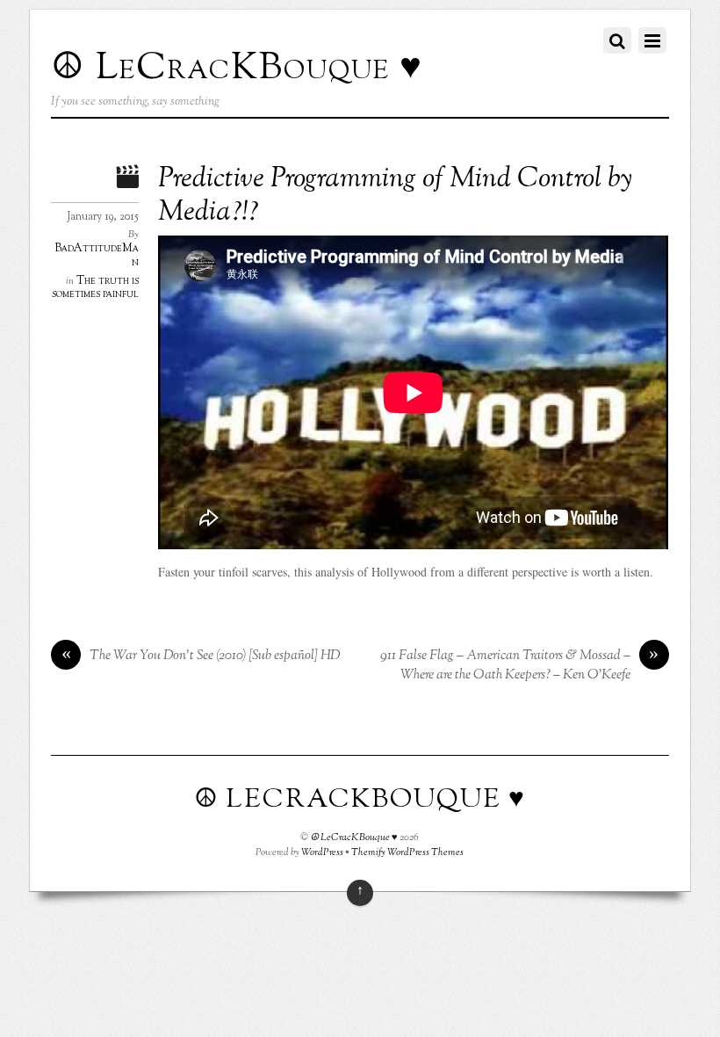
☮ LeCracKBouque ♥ (354, 837)
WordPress (322, 852)
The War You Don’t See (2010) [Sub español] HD (201, 656)
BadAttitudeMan (96, 256)
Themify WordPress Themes (407, 852)
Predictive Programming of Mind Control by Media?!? (395, 196)
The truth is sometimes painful (95, 288)
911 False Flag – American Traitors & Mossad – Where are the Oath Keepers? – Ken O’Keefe (519, 666)
